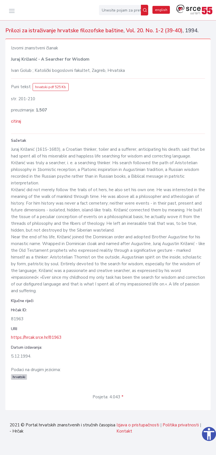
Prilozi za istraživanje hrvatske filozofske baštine (64, 30)
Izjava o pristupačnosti (137, 425)
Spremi (197, 447)
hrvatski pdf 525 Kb (50, 87)
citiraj (16, 121)
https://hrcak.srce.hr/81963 (36, 337)
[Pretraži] (144, 10)
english (161, 10)
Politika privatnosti (181, 425)
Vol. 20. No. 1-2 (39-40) (154, 30)
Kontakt (124, 431)
